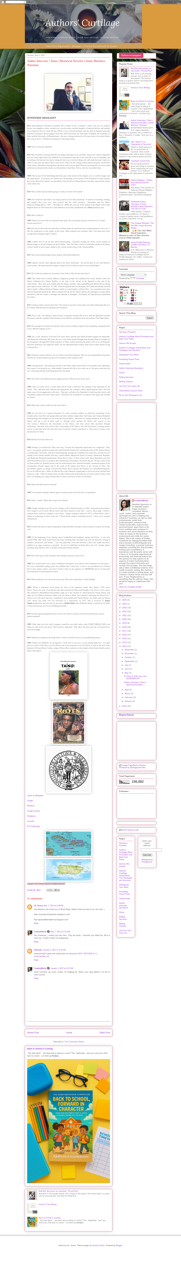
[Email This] (47, 890)
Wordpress (31, 816)
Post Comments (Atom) (74, 1042)
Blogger (119, 1245)
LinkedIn (30, 821)
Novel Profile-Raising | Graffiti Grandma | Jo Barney (141, 244)
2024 (124, 604)
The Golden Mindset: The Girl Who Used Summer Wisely (142, 225)
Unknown (38, 950)
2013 (124, 646)
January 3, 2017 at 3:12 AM (54, 950)
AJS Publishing (33, 826)
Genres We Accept (127, 343)
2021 (124, 615)
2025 (124, 600)
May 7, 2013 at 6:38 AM (53, 906)
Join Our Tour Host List (129, 386)
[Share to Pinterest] (58, 890)
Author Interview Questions (131, 368)
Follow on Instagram (131, 55)
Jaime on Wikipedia (35, 795)
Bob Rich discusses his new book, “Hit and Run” (58, 1191)
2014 (124, 642)
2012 (124, 706)
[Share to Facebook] (55, 890)
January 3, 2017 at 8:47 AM (61, 968)
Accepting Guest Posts (129, 359)
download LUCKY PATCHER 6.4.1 (83, 953)
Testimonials (124, 363)
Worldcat (30, 806)
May (127, 673)
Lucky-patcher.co (41, 956)
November (129, 653)
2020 (124, 619)
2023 (124, 607)
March (128, 693)
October (128, 657)
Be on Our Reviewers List (130, 395)
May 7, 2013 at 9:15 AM (60, 932)
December (129, 649)
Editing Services (126, 377)
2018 (124, 627)
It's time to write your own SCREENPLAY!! (135, 677)
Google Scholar (33, 811)
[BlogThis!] (50, 890)
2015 (124, 638)
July (127, 665)
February (129, 697)
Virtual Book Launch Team (131, 390)
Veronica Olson (98, 1245)
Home (69, 1032)
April (127, 690)
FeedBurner (147, 862)
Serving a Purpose (127, 332)
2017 (124, 631)
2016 (124, 634)
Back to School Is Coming (40, 1048)
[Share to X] (53, 890)
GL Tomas (38, 906)
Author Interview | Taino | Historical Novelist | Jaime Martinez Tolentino (142, 122)
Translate (140, 278)
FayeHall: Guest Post (140, 161)
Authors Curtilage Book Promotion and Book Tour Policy (125, 854)
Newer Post (33, 1032)
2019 (124, 623)
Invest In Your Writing (47, 1204)
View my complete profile (130, 587)
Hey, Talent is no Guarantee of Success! (141, 143)
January (128, 701)
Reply (36, 923)
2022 (124, 611)
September (130, 661)
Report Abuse (126, 715)
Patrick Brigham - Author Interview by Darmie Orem (142, 182)
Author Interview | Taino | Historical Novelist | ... (135, 683)
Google (30, 801)
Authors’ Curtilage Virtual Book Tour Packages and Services (135, 349)
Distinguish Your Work (129, 355)
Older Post (104, 1032)
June (127, 669)
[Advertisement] (136, 446)
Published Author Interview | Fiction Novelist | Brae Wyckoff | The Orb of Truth (142, 205)
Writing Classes (126, 381)
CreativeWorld (40, 932)
